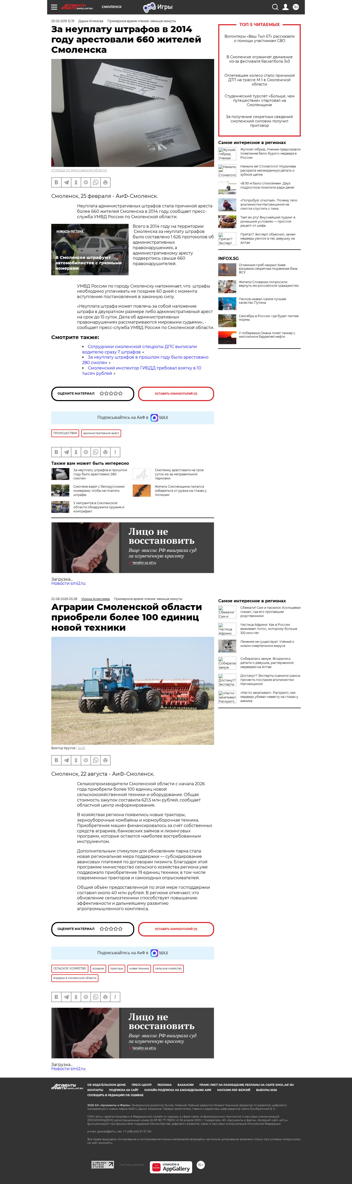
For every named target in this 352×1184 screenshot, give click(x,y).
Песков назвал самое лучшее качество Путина (262, 301)
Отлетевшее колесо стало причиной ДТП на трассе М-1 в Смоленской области (259, 80)
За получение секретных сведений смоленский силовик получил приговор (259, 121)
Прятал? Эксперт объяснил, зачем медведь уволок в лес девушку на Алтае (267, 238)
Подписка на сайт (123, 1090)
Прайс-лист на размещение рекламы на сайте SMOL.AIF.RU (246, 1085)
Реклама (164, 1085)
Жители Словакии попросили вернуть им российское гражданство (269, 283)
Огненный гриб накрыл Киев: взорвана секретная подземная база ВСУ (268, 268)
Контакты (95, 1090)
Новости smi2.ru (68, 583)
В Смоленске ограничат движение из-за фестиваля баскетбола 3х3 (260, 59)
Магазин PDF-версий (233, 1090)
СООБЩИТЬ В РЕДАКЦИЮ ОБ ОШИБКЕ (115, 1095)
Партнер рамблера (132, 1164)
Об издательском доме (106, 1085)
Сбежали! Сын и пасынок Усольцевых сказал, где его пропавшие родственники (270, 612)
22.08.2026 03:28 (64, 599)
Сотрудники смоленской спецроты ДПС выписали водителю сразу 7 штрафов (139, 349)
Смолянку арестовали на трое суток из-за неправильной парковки (179, 474)
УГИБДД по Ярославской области (79, 170)
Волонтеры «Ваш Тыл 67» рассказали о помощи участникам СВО (259, 38)
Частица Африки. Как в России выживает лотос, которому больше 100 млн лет (268, 629)
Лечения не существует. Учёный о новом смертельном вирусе (267, 644)
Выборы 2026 (266, 1090)
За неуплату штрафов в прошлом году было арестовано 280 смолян (100, 474)
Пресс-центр (142, 1085)
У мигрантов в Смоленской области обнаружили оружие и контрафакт (98, 507)
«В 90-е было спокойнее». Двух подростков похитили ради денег (267, 185)
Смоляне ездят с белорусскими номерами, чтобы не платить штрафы (98, 491)
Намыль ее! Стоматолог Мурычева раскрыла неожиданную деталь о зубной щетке (268, 170)
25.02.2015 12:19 (62, 21)
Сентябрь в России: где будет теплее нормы (269, 318)
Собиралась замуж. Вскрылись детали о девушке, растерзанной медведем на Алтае (267, 663)
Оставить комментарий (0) (176, 393)
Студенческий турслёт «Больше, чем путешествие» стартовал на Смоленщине (260, 100)
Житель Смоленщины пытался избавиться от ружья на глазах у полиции (181, 491)
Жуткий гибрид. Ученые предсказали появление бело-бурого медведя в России (270, 153)
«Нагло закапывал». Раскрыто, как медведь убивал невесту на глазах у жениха (269, 697)
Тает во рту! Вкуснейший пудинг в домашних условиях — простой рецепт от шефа (267, 221)
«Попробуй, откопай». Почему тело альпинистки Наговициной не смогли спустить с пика (268, 204)
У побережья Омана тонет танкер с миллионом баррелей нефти (267, 335)
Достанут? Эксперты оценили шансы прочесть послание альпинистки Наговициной (270, 680)
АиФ (81, 748)
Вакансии (186, 1085)
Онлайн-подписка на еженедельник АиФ (177, 1090)
